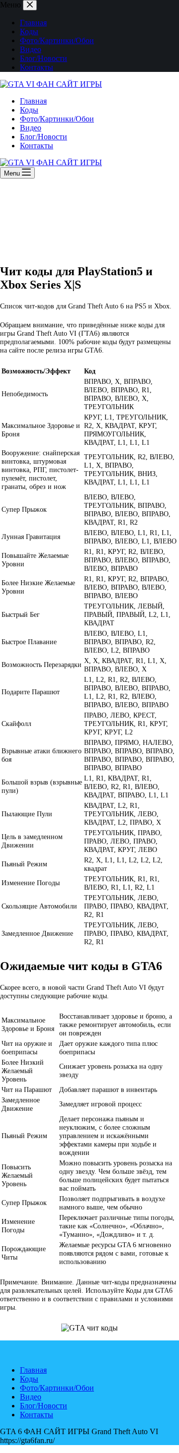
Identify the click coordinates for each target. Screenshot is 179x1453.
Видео (30, 49)
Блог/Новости (43, 58)
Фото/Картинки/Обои (57, 40)
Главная (33, 22)
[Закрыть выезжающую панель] (30, 5)
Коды (29, 31)
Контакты (36, 67)
